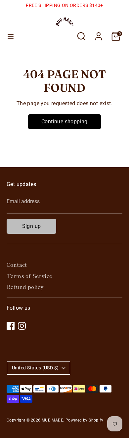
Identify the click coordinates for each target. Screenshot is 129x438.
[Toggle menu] (10, 36)
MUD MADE (52, 420)
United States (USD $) (35, 367)
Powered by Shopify (84, 420)
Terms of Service (29, 276)
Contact (17, 264)
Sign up (31, 226)
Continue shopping (64, 121)
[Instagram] (22, 326)
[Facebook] (11, 326)
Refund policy (25, 287)
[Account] (98, 33)
